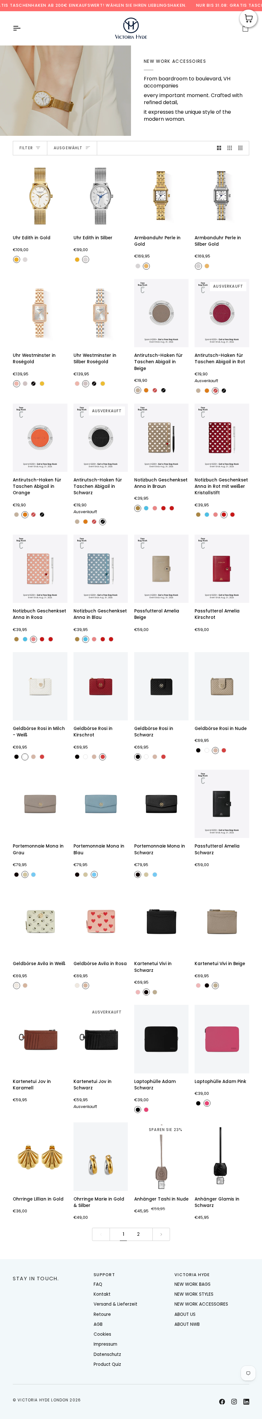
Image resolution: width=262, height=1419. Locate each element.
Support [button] (104, 1274)
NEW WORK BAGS (192, 1284)
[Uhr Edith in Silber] (100, 195)
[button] (50, 1273)
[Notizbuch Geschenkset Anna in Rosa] (40, 569)
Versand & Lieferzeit (115, 1304)
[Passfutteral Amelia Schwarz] (222, 804)
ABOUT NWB (187, 1324)
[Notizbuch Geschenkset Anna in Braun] (161, 438)
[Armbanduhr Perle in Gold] (161, 195)
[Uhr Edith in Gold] (40, 195)
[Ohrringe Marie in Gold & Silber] (100, 1156)
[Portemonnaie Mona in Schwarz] (161, 804)
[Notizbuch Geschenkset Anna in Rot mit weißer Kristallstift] (222, 438)
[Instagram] (234, 1402)
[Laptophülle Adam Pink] (222, 1039)
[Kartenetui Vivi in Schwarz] (161, 921)
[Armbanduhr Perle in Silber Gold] (222, 195)
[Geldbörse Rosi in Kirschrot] (100, 686)
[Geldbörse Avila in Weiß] (40, 921)
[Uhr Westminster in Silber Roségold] (100, 313)
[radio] (16, 259)
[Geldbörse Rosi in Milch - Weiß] (40, 686)
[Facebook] (222, 1402)
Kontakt (102, 1294)
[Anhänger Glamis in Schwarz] (222, 1156)
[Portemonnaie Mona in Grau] (40, 804)
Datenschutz (107, 1354)
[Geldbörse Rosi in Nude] (222, 686)
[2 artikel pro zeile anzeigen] (219, 148)
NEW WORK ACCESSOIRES (201, 1304)
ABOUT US (185, 1314)
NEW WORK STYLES (193, 1294)
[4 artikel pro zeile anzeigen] (242, 148)
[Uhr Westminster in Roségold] (40, 313)
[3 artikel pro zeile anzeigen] (229, 148)
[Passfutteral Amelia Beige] (161, 569)
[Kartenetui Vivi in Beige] (222, 921)
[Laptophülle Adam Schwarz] (161, 1039)
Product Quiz (107, 1364)
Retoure (102, 1314)
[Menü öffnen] (22, 28)
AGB (98, 1324)
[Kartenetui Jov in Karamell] (40, 1039)
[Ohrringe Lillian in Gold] (40, 1156)
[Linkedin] (246, 1402)
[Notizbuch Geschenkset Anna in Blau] (100, 569)
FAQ (98, 1284)
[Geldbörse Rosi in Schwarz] (161, 686)
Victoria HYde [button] (192, 1274)
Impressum (105, 1344)
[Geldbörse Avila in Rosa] (100, 921)
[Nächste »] (161, 1234)
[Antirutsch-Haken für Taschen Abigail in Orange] (40, 438)
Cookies (102, 1334)
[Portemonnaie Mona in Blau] (100, 804)
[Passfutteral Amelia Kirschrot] (222, 569)
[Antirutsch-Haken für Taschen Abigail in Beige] (161, 313)
